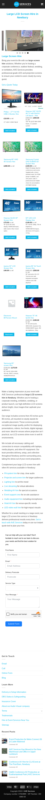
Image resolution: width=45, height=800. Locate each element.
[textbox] (22, 588)
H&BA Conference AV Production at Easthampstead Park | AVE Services (24, 773)
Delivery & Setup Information (14, 692)
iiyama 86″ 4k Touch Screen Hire (33, 267)
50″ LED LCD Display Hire (31, 219)
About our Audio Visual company (16, 706)
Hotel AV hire (9, 503)
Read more (9, 334)
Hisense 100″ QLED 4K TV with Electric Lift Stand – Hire (33, 113)
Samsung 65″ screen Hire (9, 364)
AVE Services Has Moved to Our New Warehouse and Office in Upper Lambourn (25, 751)
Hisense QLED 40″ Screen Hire (11, 219)
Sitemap (5, 725)
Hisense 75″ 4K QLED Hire (31, 317)
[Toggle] (41, 710)
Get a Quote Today (10, 85)
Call (3, 668)
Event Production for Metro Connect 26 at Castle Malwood (25, 740)
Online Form (7, 673)
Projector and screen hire (15, 478)
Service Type (10, 583)
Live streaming (10, 486)
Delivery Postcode (12, 572)
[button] (3, 4)
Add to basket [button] (10, 130)
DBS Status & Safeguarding (14, 697)
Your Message (10, 595)
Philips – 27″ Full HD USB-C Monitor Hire (11, 113)
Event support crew (12, 495)
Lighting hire (9, 482)
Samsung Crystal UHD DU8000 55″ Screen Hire (32, 162)
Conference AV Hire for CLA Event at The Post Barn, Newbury (24, 763)
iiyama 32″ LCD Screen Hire (9, 267)
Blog (4, 678)
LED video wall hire (12, 508)
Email (7, 561)
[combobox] (22, 588)
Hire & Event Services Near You (15, 720)
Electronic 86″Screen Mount (10, 317)
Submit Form (13, 624)
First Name (9, 550)
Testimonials (7, 716)
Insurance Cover (9, 701)
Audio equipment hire (13, 499)
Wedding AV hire (11, 490)
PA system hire (10, 473)
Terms (4, 711)
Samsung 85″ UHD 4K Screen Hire (11, 161)
